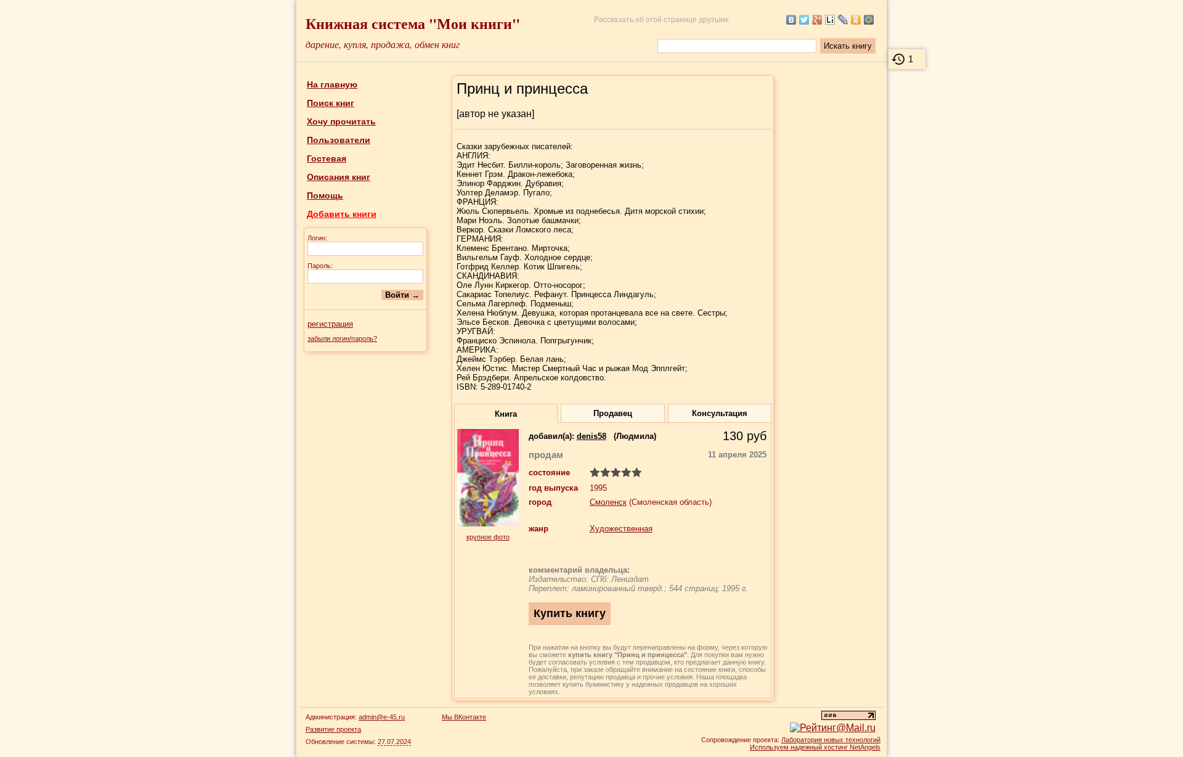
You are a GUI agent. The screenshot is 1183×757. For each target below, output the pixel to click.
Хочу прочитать (341, 121)
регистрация (330, 324)
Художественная (621, 528)
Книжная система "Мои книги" (413, 23)
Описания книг (338, 177)
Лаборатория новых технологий (830, 739)
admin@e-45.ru (382, 717)
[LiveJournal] (843, 20)
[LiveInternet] (830, 20)
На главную (332, 84)
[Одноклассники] (856, 20)
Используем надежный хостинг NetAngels (815, 747)
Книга (506, 414)
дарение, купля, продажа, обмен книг (383, 44)
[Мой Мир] (869, 20)
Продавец (612, 413)
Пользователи (338, 140)
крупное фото (488, 537)
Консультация (719, 413)
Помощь (325, 195)
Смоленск (608, 502)
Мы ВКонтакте (464, 717)
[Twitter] (804, 20)
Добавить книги (341, 214)
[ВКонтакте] (791, 20)
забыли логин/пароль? (342, 338)
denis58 (591, 436)
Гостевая (326, 158)
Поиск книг (330, 103)
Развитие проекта (333, 729)
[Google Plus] (817, 20)
